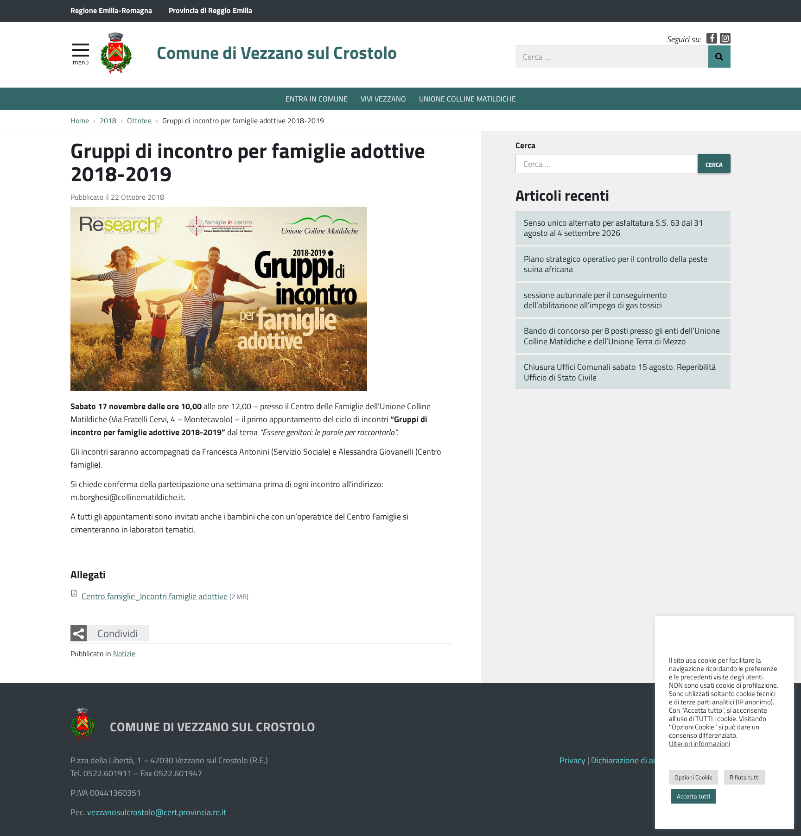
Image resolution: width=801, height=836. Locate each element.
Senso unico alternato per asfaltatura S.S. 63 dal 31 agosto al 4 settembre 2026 (613, 228)
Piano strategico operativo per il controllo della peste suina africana (615, 264)
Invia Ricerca (719, 56)
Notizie (124, 653)
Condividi (117, 633)
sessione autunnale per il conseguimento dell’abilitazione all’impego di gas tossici (595, 300)
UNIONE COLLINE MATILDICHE (467, 98)
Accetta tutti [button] (693, 796)
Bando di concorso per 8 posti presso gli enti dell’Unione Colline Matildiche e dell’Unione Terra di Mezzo (622, 336)
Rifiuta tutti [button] (745, 777)
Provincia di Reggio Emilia (210, 10)
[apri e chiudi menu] (80, 49)
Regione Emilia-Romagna (111, 10)
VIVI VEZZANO (383, 98)
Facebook (711, 38)
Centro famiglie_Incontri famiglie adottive (155, 596)
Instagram (725, 38)
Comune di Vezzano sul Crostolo (277, 52)
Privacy (572, 760)
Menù (81, 61)
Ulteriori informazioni (699, 743)
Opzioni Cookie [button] (693, 777)
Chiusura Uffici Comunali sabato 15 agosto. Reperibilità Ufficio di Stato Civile (620, 372)
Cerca (525, 145)
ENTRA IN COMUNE (317, 98)
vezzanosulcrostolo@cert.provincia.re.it (156, 811)
